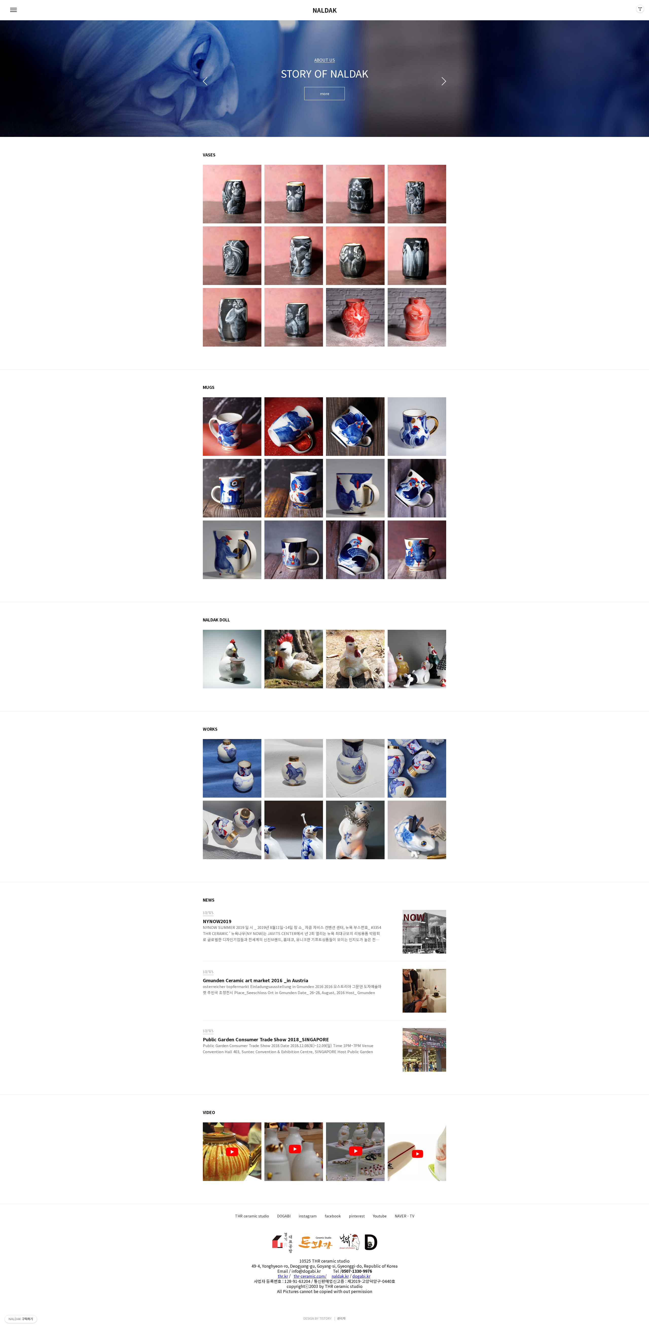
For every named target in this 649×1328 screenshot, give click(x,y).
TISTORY (325, 1318)
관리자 (341, 1318)
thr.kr (283, 1276)
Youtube (380, 1216)
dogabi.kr (361, 1276)
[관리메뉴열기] (640, 9)
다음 (444, 81)
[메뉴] (13, 10)
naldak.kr (340, 1276)
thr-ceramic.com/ (310, 1276)
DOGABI (284, 1216)
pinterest (357, 1216)
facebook (333, 1216)
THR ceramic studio (252, 1216)
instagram (308, 1216)
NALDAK (325, 10)
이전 (205, 81)
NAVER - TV (404, 1216)
